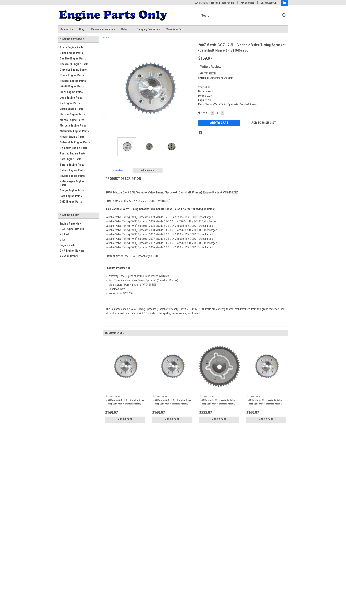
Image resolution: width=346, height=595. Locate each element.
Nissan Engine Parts (72, 136)
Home (106, 38)
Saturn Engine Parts (72, 164)
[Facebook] (200, 132)
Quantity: (203, 112)
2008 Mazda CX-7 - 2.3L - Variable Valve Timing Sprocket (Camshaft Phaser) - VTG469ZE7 (124, 402)
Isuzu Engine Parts (71, 92)
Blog (81, 29)
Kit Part (64, 234)
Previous (106, 88)
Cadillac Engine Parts (73, 58)
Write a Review (210, 66)
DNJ (62, 240)
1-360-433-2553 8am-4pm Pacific (216, 2)
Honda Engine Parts (72, 75)
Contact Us (66, 29)
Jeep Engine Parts (71, 97)
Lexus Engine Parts (71, 108)
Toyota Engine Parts (72, 176)
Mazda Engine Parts (72, 120)
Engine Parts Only (70, 223)
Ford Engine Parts (71, 196)
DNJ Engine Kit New (72, 250)
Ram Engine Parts (70, 159)
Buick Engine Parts (71, 53)
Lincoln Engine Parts (72, 114)
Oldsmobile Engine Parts (75, 142)
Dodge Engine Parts (72, 190)
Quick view (125, 391)
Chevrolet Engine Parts (74, 64)
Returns (125, 29)
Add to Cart (125, 419)
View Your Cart (174, 29)
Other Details (147, 170)
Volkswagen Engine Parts (72, 183)
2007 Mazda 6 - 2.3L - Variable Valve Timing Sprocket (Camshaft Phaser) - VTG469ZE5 (265, 402)
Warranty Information (103, 29)
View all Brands (69, 256)
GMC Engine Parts (71, 201)
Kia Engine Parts (70, 103)
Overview (118, 170)
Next (192, 88)
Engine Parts (68, 245)
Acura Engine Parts (71, 47)
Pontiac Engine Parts (73, 153)
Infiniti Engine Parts (72, 86)
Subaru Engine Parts (72, 170)
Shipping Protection (148, 29)
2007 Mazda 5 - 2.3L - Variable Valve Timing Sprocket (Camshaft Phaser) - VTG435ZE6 (218, 402)
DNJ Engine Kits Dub (72, 229)
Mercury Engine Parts (73, 125)
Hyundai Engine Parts (73, 81)
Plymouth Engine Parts (74, 148)
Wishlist (249, 2)
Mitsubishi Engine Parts (74, 131)
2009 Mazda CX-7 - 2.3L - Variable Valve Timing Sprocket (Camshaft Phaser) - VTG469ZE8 (171, 402)
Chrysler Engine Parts (73, 69)
